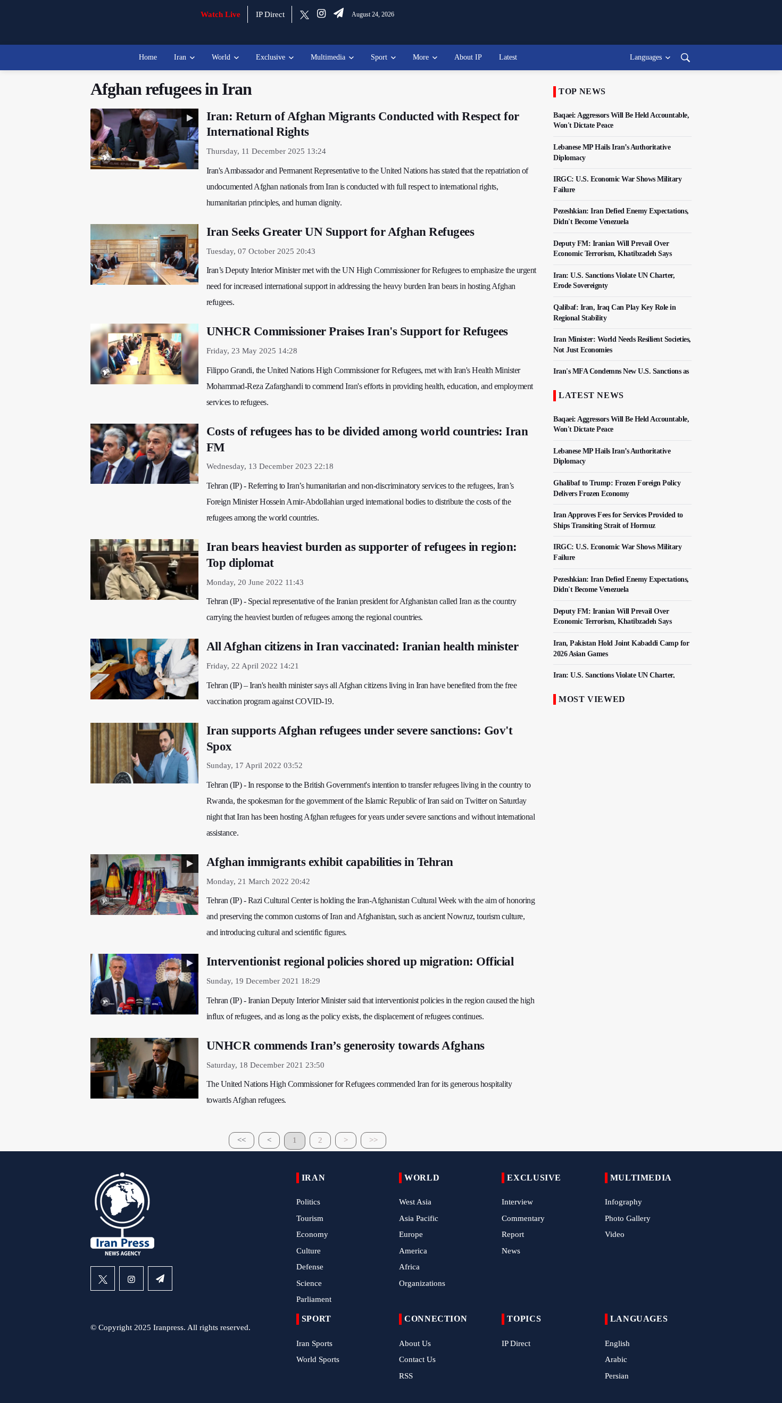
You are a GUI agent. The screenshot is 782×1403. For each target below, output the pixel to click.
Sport (379, 57)
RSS (406, 1376)
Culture (308, 1251)
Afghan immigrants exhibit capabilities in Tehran (329, 862)
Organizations (422, 1283)
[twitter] (304, 14)
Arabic (616, 1359)
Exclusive (270, 57)
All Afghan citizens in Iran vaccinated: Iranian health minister (362, 646)
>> (373, 1140)
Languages (646, 57)
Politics (308, 1202)
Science (309, 1283)
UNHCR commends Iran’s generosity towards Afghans (345, 1045)
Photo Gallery (628, 1218)
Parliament (313, 1299)
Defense (309, 1266)
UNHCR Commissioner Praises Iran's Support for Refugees (357, 331)
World (221, 57)
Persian (617, 1376)
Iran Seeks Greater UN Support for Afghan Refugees (340, 231)
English (617, 1343)
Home (148, 57)
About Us (415, 1343)
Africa (409, 1266)
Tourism (309, 1218)
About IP (468, 57)
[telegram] (339, 14)
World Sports (317, 1359)
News (511, 1251)
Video (615, 1234)
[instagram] (321, 14)
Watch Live (220, 14)
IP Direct (270, 14)
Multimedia (328, 57)
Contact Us (417, 1359)
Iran (180, 57)
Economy (312, 1234)
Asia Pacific (418, 1218)
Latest (508, 57)
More (421, 57)
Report (513, 1234)
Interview (517, 1202)
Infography (623, 1202)
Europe (411, 1234)
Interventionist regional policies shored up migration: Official (360, 961)
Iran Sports (314, 1343)
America (413, 1251)
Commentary (523, 1218)
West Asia (415, 1202)
